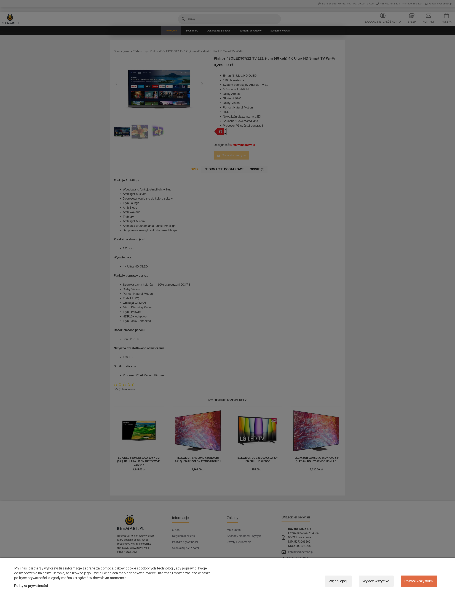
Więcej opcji (338, 581)
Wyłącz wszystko (375, 581)
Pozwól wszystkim (418, 581)
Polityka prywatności (31, 586)
